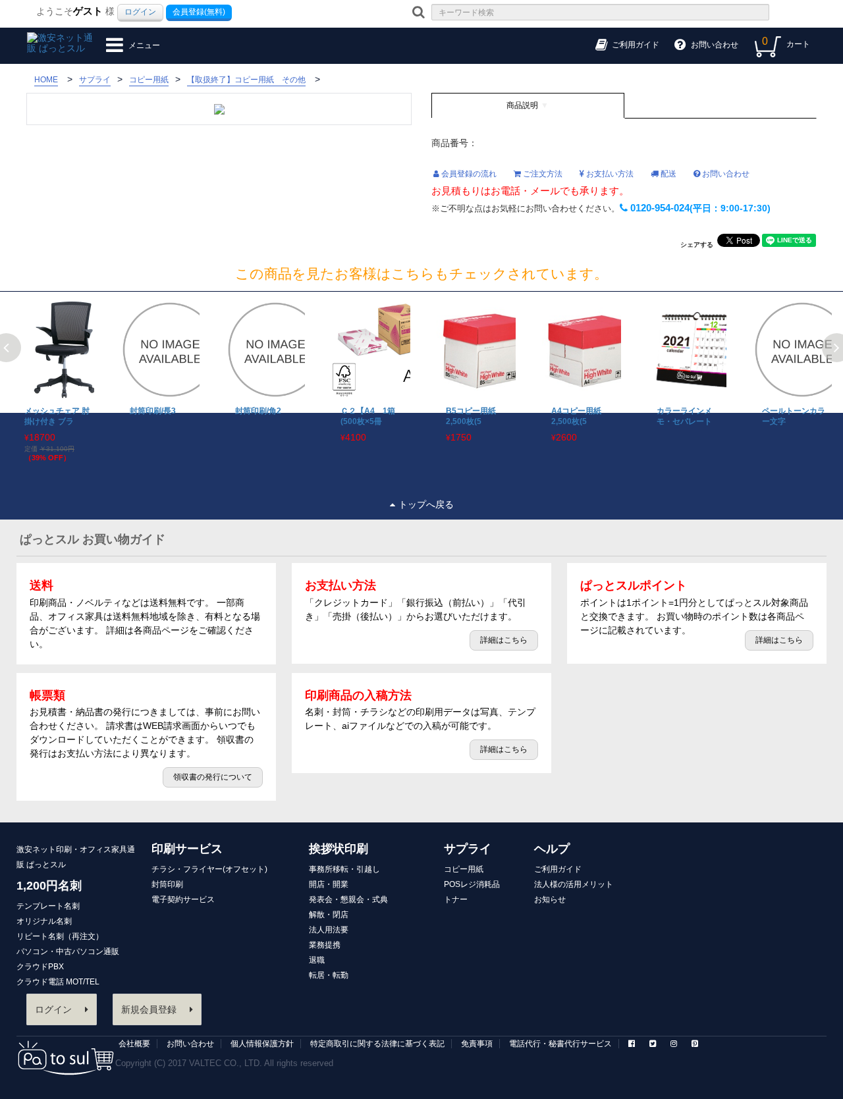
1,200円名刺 (49, 885)
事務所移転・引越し (344, 869)
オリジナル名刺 (44, 921)
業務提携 (324, 945)
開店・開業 (328, 884)
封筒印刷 (167, 884)
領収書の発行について (212, 777)
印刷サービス (187, 848)
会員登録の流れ (468, 173)
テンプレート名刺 (48, 906)
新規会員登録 (149, 1009)
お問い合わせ (724, 173)
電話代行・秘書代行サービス (560, 1043)
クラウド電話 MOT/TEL (57, 981)
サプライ (467, 848)
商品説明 (522, 105)
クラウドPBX (40, 966)
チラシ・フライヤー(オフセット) (209, 869)
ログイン (140, 11)
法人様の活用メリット (573, 884)
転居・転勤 (328, 975)
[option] (52, 382)
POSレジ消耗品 (472, 884)
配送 (667, 173)
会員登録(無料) (199, 11)
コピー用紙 (463, 869)
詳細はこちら (504, 640)
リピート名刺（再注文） (59, 936)
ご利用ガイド (558, 869)
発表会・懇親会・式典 (348, 899)
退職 (317, 960)
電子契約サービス (183, 899)
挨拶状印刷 (338, 848)
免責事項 (477, 1043)
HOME (46, 79)
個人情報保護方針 (262, 1043)
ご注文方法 (541, 173)
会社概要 (134, 1043)
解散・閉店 (328, 914)
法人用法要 (328, 929)
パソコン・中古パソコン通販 (67, 951)
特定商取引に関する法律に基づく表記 (377, 1043)
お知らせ (550, 899)
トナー (456, 899)
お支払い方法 (609, 173)
